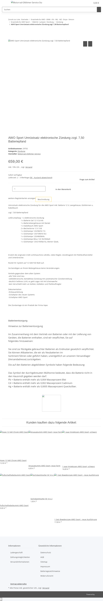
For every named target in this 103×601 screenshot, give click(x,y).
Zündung (21, 151)
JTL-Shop (98, 594)
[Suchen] (99, 9)
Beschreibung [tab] (43, 199)
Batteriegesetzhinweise (50, 571)
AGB (42, 557)
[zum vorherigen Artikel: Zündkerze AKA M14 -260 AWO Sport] (10, 29)
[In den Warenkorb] (10, 37)
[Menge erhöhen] (47, 189)
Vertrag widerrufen (18, 584)
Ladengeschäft (16, 552)
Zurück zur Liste (14, 19)
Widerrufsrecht (46, 576)
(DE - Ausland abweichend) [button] (41, 177)
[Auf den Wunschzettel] (90, 44)
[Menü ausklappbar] (5, 3)
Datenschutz (45, 552)
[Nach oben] (1, 599)
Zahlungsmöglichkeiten (20, 557)
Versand (28, 167)
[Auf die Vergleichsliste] (85, 44)
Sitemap (43, 562)
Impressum (45, 566)
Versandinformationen (19, 562)
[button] (85, 2)
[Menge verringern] (10, 189)
